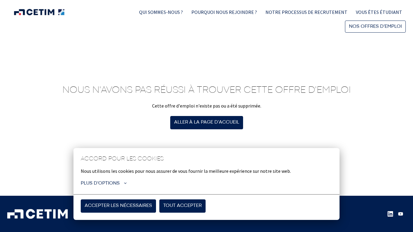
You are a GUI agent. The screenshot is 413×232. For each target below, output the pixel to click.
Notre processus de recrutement (306, 12)
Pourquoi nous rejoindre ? (224, 12)
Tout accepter (182, 206)
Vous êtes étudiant (379, 12)
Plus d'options (100, 183)
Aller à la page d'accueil (206, 122)
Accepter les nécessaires (118, 206)
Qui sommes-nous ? (161, 12)
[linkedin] (390, 214)
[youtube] (400, 214)
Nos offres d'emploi (375, 26)
